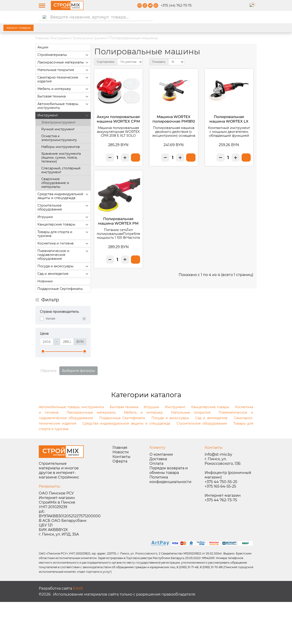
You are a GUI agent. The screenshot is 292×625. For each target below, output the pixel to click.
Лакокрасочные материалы (60, 62)
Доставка (158, 459)
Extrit (78, 588)
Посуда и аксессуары (55, 266)
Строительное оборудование (49, 207)
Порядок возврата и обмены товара (168, 470)
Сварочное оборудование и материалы (55, 183)
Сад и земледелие (52, 274)
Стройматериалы (52, 55)
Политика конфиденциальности (170, 479)
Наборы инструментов (60, 147)
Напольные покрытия (55, 70)
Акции (42, 47)
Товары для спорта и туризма (54, 234)
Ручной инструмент (58, 129)
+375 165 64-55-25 (220, 486)
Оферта (119, 461)
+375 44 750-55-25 (221, 482)
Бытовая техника (51, 96)
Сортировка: (106, 61)
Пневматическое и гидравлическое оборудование (53, 255)
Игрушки (45, 217)
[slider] (43, 351)
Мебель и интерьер (54, 89)
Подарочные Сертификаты (60, 289)
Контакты (121, 456)
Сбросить (48, 371)
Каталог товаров (18, 27)
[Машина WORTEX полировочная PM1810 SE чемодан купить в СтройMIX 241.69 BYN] (190, 157)
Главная (41, 38)
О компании (161, 454)
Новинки (45, 281)
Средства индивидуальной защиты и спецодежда (60, 196)
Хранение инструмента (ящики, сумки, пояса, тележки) (61, 157)
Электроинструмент (90, 38)
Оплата (156, 463)
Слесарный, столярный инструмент (61, 170)
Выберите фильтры (78, 371)
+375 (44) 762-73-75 (176, 5)
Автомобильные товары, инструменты (58, 106)
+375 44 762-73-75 (221, 500)
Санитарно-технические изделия (57, 79)
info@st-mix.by (218, 454)
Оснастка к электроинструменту (59, 138)
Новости (120, 452)
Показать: (159, 61)
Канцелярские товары (56, 224)
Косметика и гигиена (55, 243)
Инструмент (60, 38)
